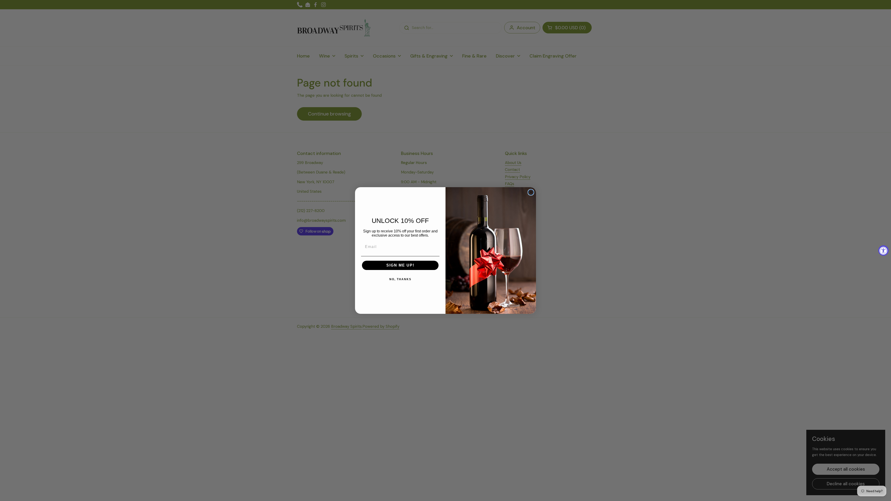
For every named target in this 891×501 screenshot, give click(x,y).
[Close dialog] (531, 192)
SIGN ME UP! (400, 265)
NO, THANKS (400, 279)
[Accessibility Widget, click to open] (883, 250)
